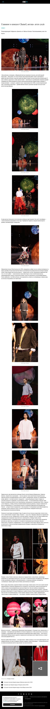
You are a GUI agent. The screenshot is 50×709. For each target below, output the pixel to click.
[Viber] (28, 694)
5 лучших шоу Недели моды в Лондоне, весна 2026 (16, 684)
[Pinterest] (31, 694)
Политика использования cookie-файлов (38, 696)
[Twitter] (26, 694)
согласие (5, 701)
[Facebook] (21, 694)
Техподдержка (28, 698)
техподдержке (42, 705)
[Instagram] (18, 694)
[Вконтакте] (23, 694)
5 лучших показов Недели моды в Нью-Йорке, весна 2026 (18, 687)
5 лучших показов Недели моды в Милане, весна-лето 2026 (18, 682)
